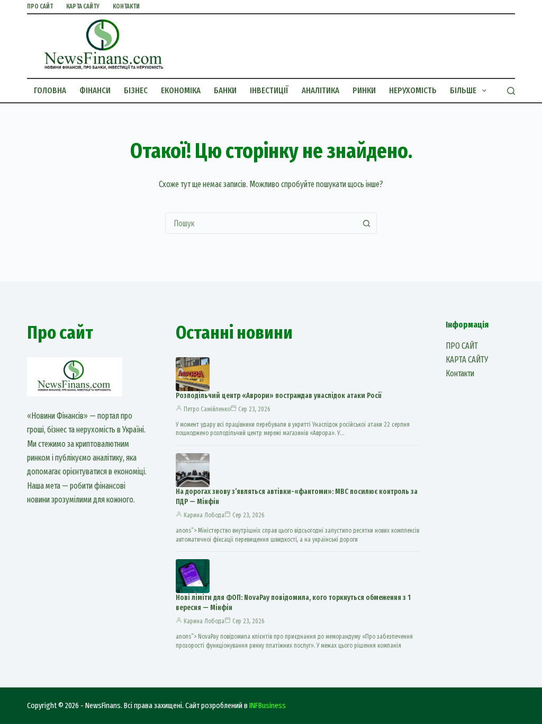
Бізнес (136, 90)
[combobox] (261, 223)
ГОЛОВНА (50, 90)
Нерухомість (413, 90)
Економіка (181, 90)
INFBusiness (267, 705)
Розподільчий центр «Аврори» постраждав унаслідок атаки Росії (279, 395)
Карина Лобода (204, 515)
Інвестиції (269, 90)
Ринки (364, 90)
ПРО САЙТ (40, 6)
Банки (225, 90)
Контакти (126, 6)
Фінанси (95, 90)
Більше (463, 90)
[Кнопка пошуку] (366, 223)
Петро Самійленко (207, 409)
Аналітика (320, 90)
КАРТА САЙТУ (83, 6)
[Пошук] (511, 91)
